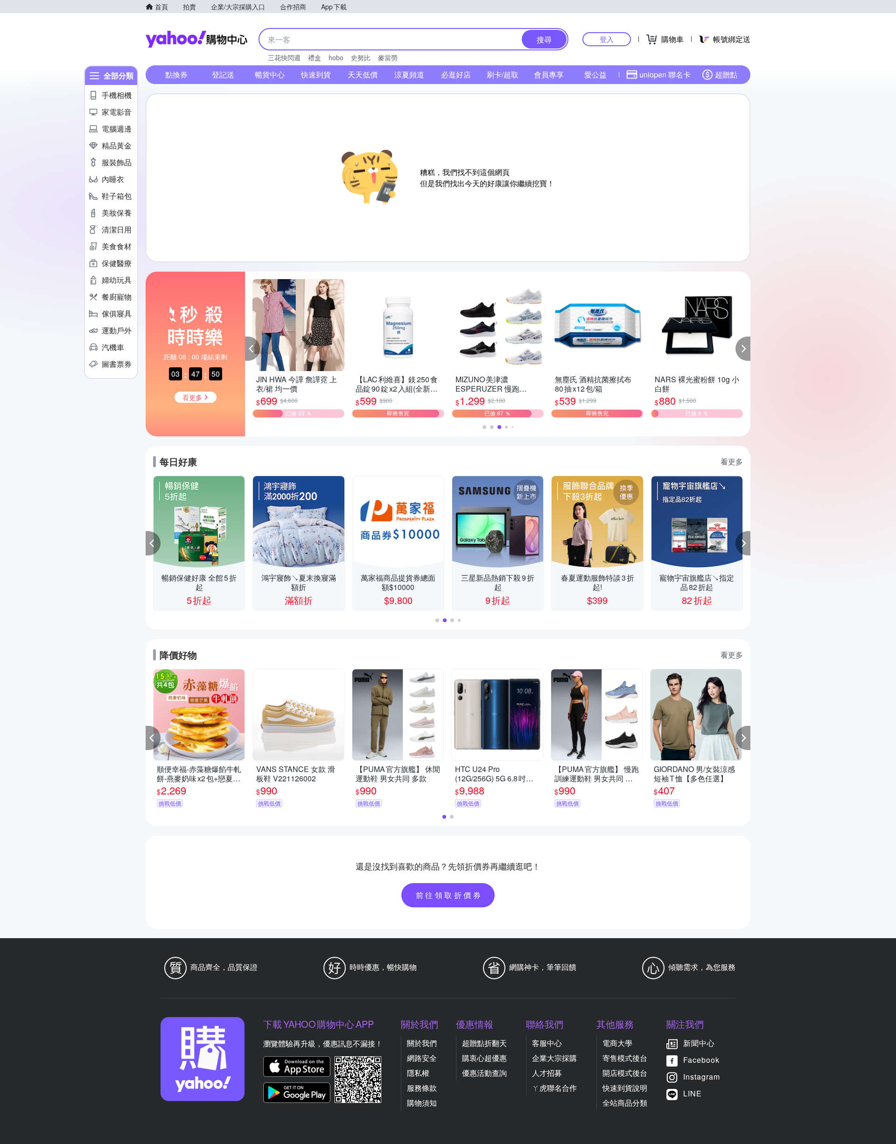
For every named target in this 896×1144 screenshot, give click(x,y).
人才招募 (547, 1072)
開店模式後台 (624, 1072)
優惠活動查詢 (484, 1072)
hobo (336, 57)
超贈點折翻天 (484, 1043)
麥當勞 (388, 57)
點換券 (176, 74)
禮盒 (314, 57)
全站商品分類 (624, 1102)
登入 (607, 39)
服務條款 (422, 1087)
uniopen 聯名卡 (665, 74)
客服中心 (547, 1043)
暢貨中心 (270, 74)
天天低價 (363, 74)
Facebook (701, 1059)
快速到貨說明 (624, 1087)
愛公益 (595, 74)
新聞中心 (699, 1043)
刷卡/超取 (502, 74)
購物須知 (422, 1102)
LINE (692, 1093)
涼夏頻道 (409, 74)
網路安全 (422, 1058)
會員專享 (549, 74)
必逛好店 (456, 74)
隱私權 (418, 1072)
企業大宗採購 (554, 1058)
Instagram (701, 1076)
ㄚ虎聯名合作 (554, 1087)
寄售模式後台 (624, 1058)
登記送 (223, 74)
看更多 (732, 461)
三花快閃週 (284, 57)
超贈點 (726, 74)
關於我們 (422, 1043)
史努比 (361, 57)
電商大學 (617, 1043)
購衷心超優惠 (484, 1058)
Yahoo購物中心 (196, 39)
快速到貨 (316, 74)
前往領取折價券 (449, 895)
